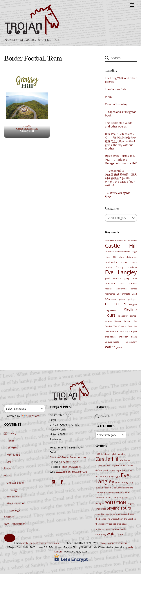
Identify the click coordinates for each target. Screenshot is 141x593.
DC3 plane (118, 257)
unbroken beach (128, 336)
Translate (33, 416)
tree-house (110, 336)
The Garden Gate (115, 89)
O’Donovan (110, 299)
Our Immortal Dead (127, 294)
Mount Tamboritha (115, 288)
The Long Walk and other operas (121, 79)
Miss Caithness (128, 283)
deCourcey (131, 257)
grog (126, 278)
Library (11, 433)
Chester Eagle (15, 482)
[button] (9, 538)
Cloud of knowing (116, 104)
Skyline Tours (119, 508)
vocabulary (131, 342)
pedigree (132, 299)
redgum (133, 304)
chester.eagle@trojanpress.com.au (40, 543)
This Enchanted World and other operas (119, 124)
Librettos (12, 448)
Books (10, 441)
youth (119, 347)
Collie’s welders (122, 251)
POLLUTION (115, 303)
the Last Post (130, 519)
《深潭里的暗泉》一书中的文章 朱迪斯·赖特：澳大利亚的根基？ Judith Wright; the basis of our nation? (121, 178)
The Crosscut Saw (122, 326)
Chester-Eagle (69, 462)
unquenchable (112, 342)
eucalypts (132, 267)
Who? (108, 96)
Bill (125, 240)
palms (122, 299)
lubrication (110, 283)
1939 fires (109, 240)
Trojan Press (14, 496)
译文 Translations (14, 524)
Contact (9, 517)
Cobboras (109, 251)
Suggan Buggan (123, 321)
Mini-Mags (13, 455)
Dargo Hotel (116, 465)
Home (7, 468)
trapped (133, 331)
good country (113, 278)
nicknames (110, 294)
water (110, 346)
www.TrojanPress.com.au (71, 471)
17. (117, 194)
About (8, 475)
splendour (123, 316)
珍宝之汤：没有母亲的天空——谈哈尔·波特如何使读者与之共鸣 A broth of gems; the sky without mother (120, 141)
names (134, 288)
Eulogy (14, 490)
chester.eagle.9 (71, 466)
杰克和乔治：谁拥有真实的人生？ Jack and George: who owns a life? (121, 159)
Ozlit (9, 462)
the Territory (121, 331)
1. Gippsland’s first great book (120, 113)
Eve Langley (121, 272)
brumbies (132, 240)
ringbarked (110, 310)
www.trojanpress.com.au (113, 543)
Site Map (15, 511)
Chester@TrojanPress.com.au (68, 457)
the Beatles (100, 519)
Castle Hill (121, 245)
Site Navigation (16, 503)
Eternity (119, 267)
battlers (119, 240)
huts (135, 278)
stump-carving (113, 514)
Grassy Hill (27, 130)
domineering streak (116, 262)
